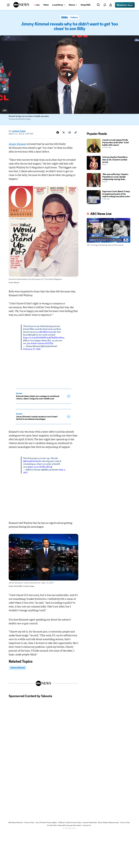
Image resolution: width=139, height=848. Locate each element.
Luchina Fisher (19, 131)
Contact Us (87, 825)
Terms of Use (125, 822)
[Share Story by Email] (69, 132)
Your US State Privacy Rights (46, 822)
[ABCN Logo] (21, 5)
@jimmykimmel (30, 460)
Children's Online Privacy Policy (69, 822)
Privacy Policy (29, 822)
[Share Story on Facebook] (57, 132)
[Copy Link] (75, 132)
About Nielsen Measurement (108, 822)
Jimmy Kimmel (17, 144)
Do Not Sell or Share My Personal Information (64, 825)
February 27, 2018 (31, 348)
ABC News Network (15, 822)
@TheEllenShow (56, 337)
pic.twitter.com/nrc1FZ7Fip (40, 343)
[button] (8, 5)
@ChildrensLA (46, 331)
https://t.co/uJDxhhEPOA (35, 337)
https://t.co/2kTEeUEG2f (40, 466)
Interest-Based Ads (90, 822)
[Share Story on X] (63, 132)
